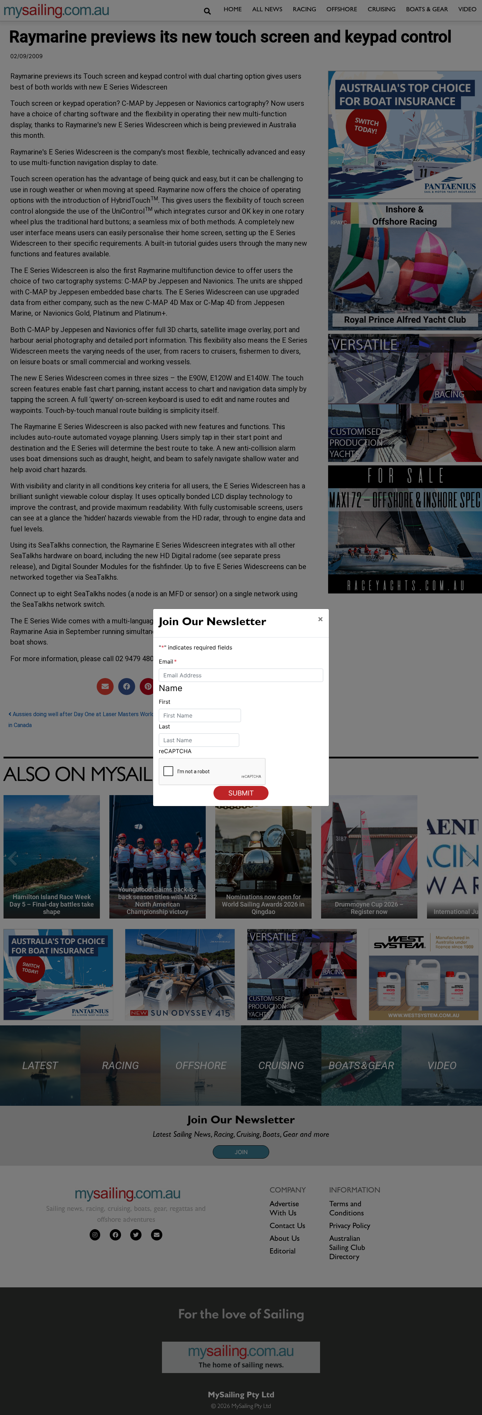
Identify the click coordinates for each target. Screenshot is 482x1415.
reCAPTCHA (175, 751)
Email (168, 661)
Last (164, 726)
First (164, 701)
